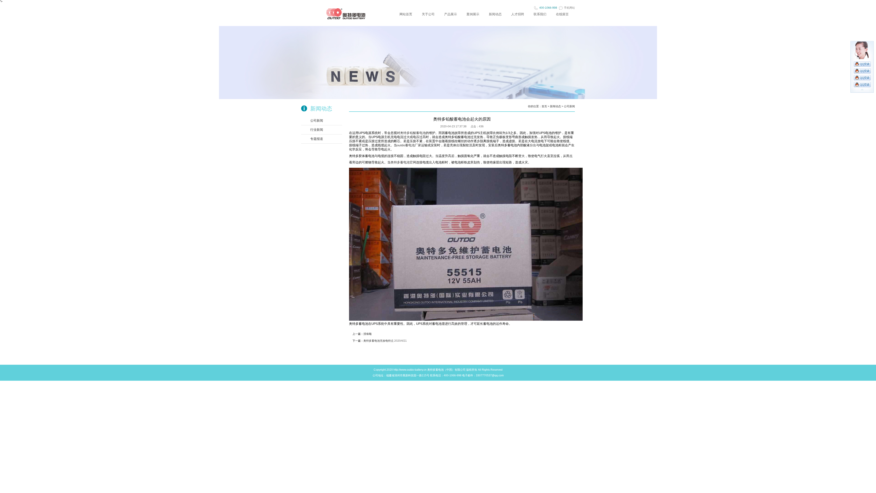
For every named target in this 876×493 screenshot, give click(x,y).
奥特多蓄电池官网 (403, 162)
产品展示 (450, 14)
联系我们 (540, 14)
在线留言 (562, 14)
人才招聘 (517, 14)
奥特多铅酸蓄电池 (413, 133)
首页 (544, 106)
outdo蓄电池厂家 (409, 145)
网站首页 (405, 14)
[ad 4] (438, 98)
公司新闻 (316, 120)
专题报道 (316, 139)
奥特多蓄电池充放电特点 (378, 340)
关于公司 (428, 14)
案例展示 (473, 14)
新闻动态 (495, 14)
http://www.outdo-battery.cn (410, 369)
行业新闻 (316, 129)
